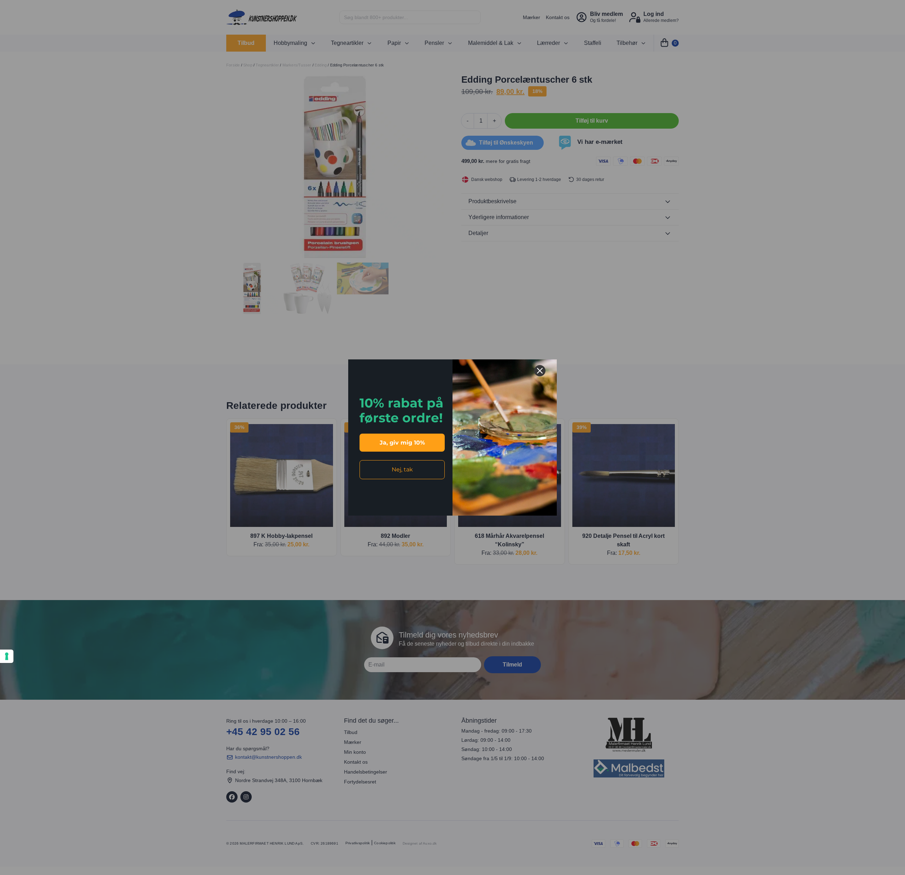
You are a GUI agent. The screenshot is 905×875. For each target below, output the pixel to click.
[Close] (540, 370)
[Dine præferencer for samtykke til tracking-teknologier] (6, 656)
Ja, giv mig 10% (402, 442)
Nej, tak (402, 469)
